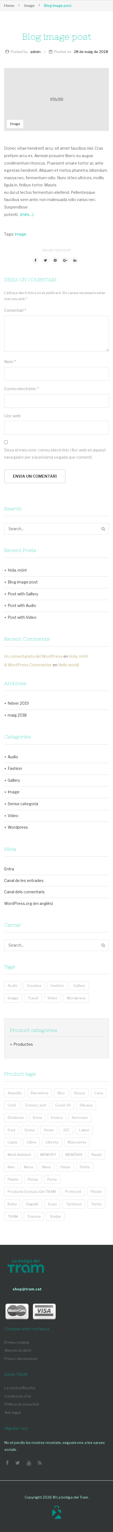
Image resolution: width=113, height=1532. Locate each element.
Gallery (14, 780)
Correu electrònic (21, 388)
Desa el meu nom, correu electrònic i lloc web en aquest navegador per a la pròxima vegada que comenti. (55, 454)
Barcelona (39, 1093)
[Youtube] (29, 1463)
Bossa (79, 1093)
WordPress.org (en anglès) (28, 903)
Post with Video (22, 617)
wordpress (76, 998)
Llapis (13, 1142)
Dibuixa (86, 1105)
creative (34, 985)
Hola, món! (17, 570)
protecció (73, 1191)
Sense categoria (23, 803)
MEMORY (48, 1154)
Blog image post (23, 582)
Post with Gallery (23, 593)
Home (9, 5)
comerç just (35, 1105)
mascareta (77, 1142)
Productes (23, 1044)
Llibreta (52, 1142)
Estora (57, 1117)
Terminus (74, 1204)
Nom (10, 361)
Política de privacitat (21, 1404)
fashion (57, 985)
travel (33, 998)
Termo (96, 1204)
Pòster (96, 1191)
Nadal (96, 1154)
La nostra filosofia (19, 1388)
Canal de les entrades (24, 880)
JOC (66, 1130)
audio (13, 985)
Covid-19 (62, 1105)
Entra (9, 869)
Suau (52, 1204)
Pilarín (13, 1179)
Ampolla (14, 1093)
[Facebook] (35, 260)
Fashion (15, 768)
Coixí (12, 1105)
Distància (16, 1117)
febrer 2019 (18, 703)
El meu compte (16, 1342)
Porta (52, 1179)
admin (35, 51)
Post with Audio (22, 605)
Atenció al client (17, 1350)
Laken (84, 1130)
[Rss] (39, 1463)
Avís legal (12, 1412)
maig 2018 (17, 715)
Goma (29, 1130)
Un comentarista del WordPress (33, 656)
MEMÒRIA (74, 1154)
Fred (11, 1130)
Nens (46, 1167)
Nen (11, 1167)
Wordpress (18, 827)
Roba (12, 1204)
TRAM (13, 1216)
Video (13, 815)
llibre (31, 1142)
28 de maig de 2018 (91, 51)
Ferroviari (80, 1117)
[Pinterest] (55, 260)
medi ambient (19, 1154)
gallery (79, 985)
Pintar (33, 1179)
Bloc (61, 1093)
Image (29, 5)
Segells (32, 1204)
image (20, 234)
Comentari (15, 310)
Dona (37, 1117)
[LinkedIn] (74, 260)
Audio (13, 756)
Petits (85, 1167)
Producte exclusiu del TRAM (32, 1191)
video (52, 998)
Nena (28, 1167)
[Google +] (65, 260)
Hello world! (68, 664)
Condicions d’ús (17, 1396)
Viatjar (55, 1216)
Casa (98, 1093)
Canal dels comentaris (24, 891)
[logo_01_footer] (25, 1266)
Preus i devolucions (21, 1358)
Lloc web (12, 415)
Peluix (65, 1167)
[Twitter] (45, 260)
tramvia (34, 1216)
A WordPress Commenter (28, 664)
